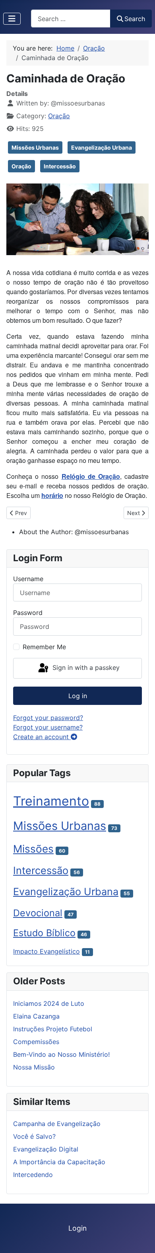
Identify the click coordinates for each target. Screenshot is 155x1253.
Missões (33, 849)
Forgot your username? (48, 727)
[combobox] (70, 18)
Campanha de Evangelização (57, 1124)
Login (77, 1228)
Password (28, 613)
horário (52, 495)
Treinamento (51, 801)
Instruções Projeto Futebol (52, 1029)
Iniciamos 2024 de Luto (48, 1003)
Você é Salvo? (34, 1136)
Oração (59, 116)
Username (28, 579)
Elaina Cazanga (36, 1016)
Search (134, 19)
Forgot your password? (48, 718)
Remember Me (44, 647)
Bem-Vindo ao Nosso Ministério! (61, 1054)
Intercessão (60, 166)
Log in (77, 696)
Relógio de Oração (91, 476)
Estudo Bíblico (44, 933)
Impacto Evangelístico (46, 951)
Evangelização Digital (45, 1149)
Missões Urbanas (35, 147)
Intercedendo (33, 1175)
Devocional (37, 913)
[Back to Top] (141, 1238)
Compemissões (36, 1042)
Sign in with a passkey (85, 667)
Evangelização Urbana (101, 147)
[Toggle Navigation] (12, 19)
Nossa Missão (34, 1067)
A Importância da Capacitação (59, 1162)
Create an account (42, 737)
